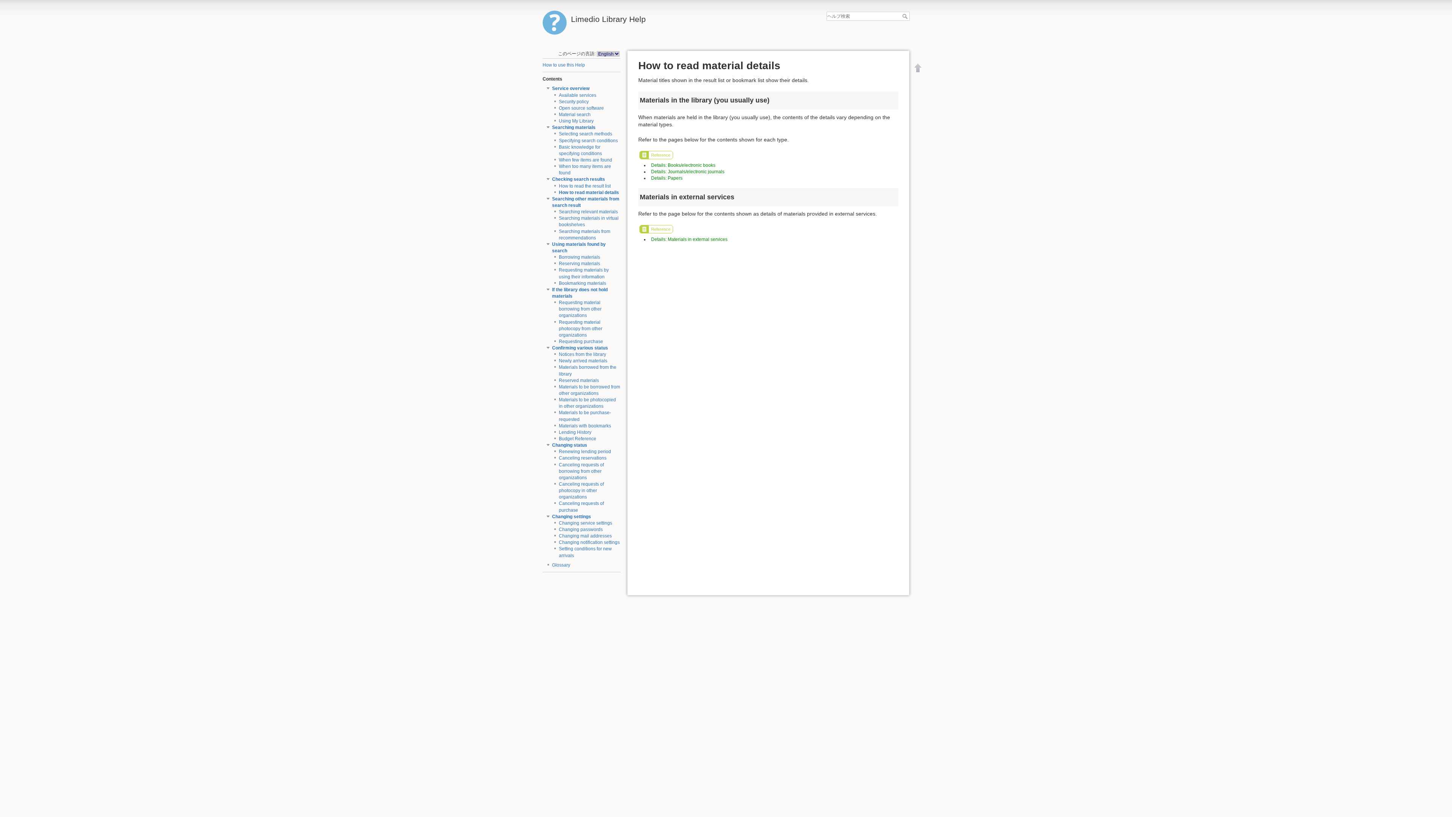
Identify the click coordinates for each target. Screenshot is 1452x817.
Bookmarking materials (582, 283)
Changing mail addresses (585, 536)
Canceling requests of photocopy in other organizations (581, 491)
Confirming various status (580, 348)
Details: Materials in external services (689, 239)
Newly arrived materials (583, 360)
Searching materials (574, 127)
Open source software (581, 108)
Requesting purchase (581, 341)
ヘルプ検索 (905, 16)
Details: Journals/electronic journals (687, 171)
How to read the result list (585, 186)
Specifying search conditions (588, 140)
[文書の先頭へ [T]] (918, 68)
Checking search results (578, 179)
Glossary (561, 565)
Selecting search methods (585, 134)
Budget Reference (577, 438)
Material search (575, 114)
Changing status (569, 445)
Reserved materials (579, 380)
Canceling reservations (583, 458)
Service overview (570, 88)
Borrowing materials (579, 257)
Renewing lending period (585, 451)
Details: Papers (667, 178)
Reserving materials (579, 263)
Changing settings (571, 516)
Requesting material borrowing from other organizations (580, 309)
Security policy (574, 101)
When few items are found (585, 160)
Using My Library (576, 121)
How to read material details (589, 192)
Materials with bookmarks (585, 426)
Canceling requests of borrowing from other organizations (581, 471)
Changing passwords (581, 529)
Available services (577, 95)
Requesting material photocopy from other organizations (580, 329)
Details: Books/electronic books (683, 165)
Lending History (575, 432)
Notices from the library (582, 354)
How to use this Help (564, 65)
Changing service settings (585, 523)
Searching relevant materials (588, 211)
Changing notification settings (589, 542)
